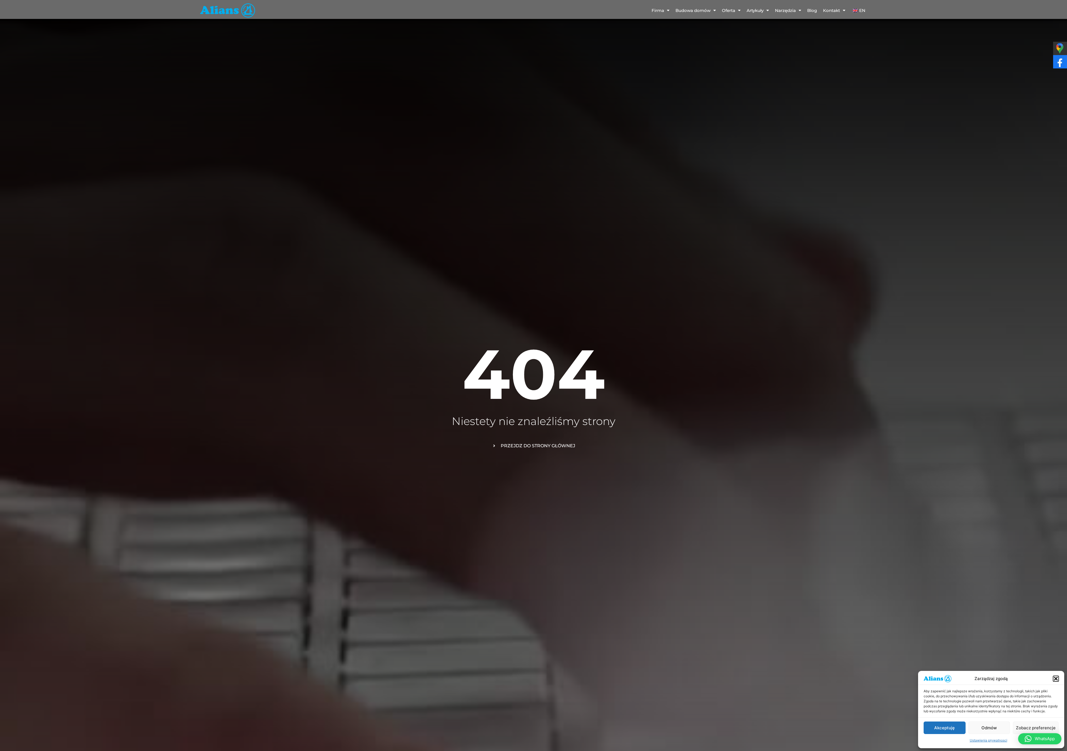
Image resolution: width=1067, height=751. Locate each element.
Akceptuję (944, 727)
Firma (658, 10)
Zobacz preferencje (1036, 727)
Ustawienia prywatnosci (988, 740)
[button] (1056, 678)
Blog (812, 10)
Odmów (989, 727)
